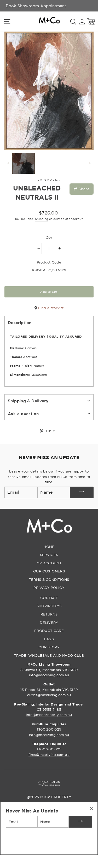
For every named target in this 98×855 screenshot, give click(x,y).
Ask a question (23, 413)
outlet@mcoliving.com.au (49, 695)
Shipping (41, 218)
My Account (49, 563)
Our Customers (49, 571)
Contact (49, 598)
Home (48, 546)
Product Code (49, 262)
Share (83, 189)
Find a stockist (50, 308)
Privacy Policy (48, 587)
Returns (49, 614)
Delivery (49, 622)
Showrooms (49, 606)
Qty (49, 237)
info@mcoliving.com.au (49, 675)
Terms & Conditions (49, 579)
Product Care (49, 630)
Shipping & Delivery (28, 401)
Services (49, 555)
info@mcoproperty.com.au (49, 714)
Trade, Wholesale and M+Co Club (49, 655)
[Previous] (8, 163)
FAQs (49, 639)
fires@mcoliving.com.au (49, 754)
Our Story (49, 647)
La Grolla (49, 179)
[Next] (90, 163)
